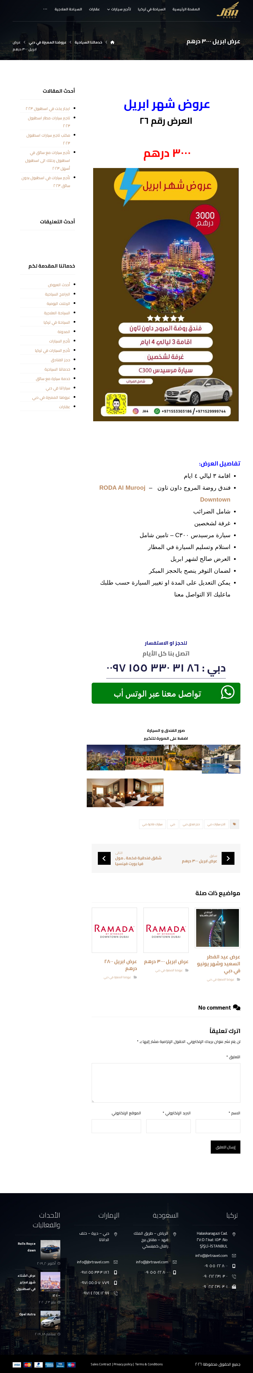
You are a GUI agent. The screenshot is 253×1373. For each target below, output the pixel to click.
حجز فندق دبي (191, 824)
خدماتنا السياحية (57, 369)
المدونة (64, 331)
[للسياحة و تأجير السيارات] (228, 9)
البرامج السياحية (57, 294)
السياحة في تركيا (56, 322)
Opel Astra (27, 1314)
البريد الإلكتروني (177, 1113)
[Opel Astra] (50, 1321)
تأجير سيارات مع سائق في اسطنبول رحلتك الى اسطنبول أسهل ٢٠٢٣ (47, 160)
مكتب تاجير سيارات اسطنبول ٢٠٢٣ (48, 139)
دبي (172, 824)
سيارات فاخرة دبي (152, 824)
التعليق (233, 1056)
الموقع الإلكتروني (126, 1113)
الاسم (234, 1113)
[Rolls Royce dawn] (50, 1250)
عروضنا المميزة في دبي (220, 979)
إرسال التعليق (225, 1147)
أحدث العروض (59, 284)
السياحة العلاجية (57, 313)
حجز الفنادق (60, 359)
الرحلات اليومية (58, 303)
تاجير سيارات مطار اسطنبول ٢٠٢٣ (49, 121)
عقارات (64, 406)
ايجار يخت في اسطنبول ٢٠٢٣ (48, 108)
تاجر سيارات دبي (216, 824)
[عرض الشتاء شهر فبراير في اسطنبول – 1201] (50, 1282)
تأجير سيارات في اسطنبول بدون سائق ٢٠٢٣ (45, 181)
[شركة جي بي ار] (112, 42)
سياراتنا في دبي (58, 388)
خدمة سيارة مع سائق (53, 378)
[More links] (45, 10)
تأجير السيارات (59, 341)
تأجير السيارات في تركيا (52, 350)
